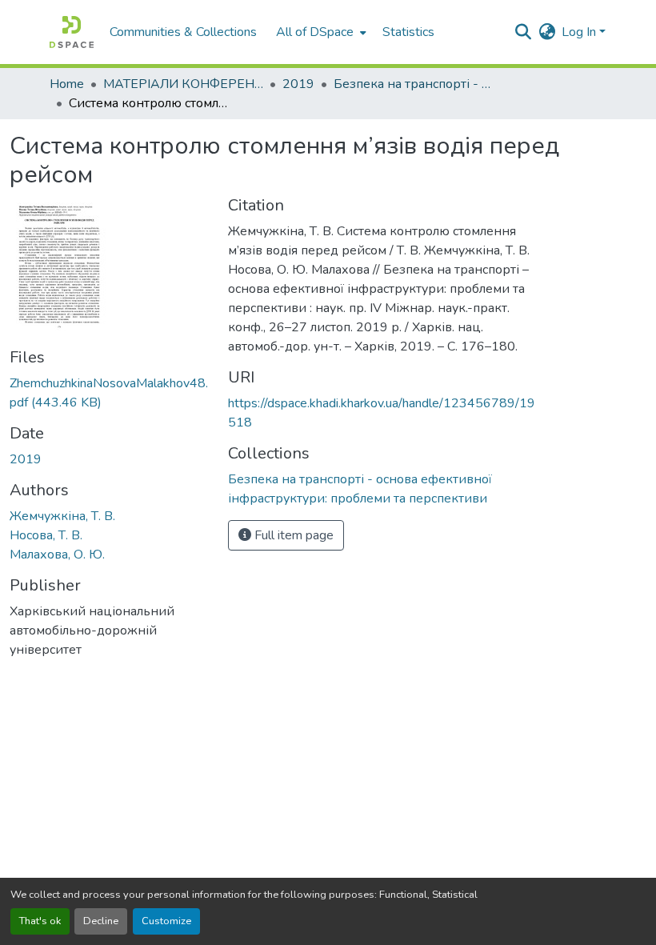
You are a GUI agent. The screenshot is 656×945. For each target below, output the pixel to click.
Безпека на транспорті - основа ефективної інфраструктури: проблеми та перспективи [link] (414, 84)
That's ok (40, 921)
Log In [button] (580, 32)
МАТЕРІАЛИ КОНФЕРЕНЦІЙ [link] (183, 84)
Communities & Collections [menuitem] (183, 32)
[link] (109, 393)
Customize (166, 921)
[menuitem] (319, 32)
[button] (72, 32)
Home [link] (67, 84)
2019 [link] (298, 84)
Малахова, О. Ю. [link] (57, 554)
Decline (100, 921)
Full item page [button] (292, 535)
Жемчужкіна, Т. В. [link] (62, 516)
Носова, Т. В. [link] (46, 535)
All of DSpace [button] (315, 32)
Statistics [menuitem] (408, 32)
